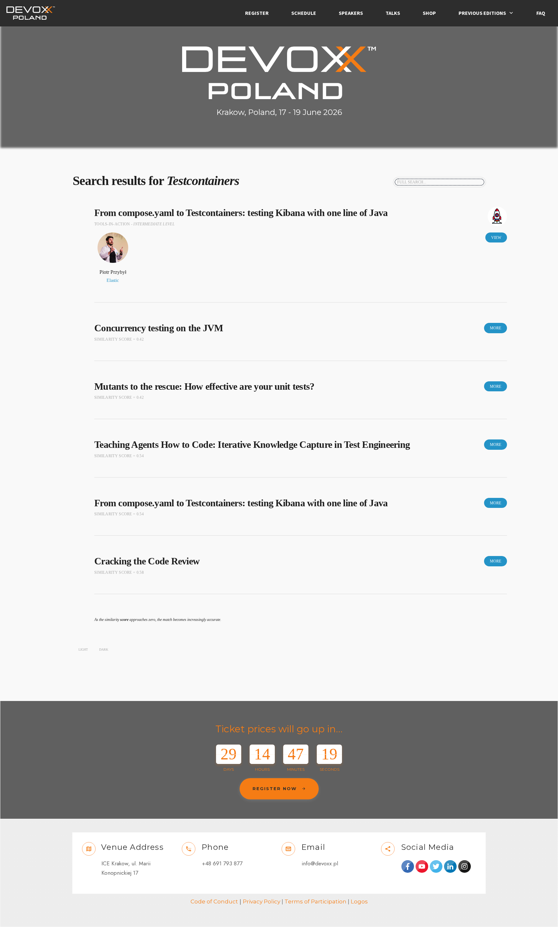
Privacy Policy (261, 901)
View (496, 237)
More (495, 328)
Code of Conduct (214, 901)
